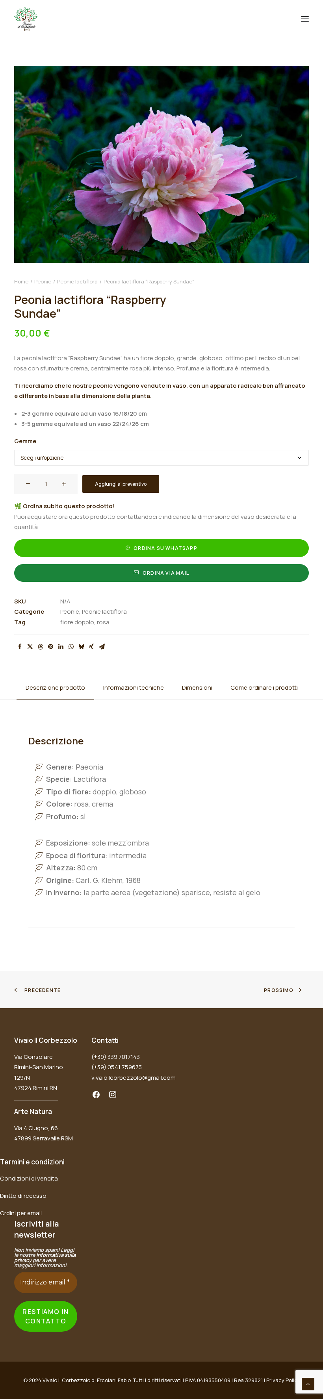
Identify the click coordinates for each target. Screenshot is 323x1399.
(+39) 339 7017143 (115, 1057)
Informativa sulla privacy (45, 1257)
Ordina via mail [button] (166, 573)
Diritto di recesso (23, 1196)
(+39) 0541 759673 (116, 1067)
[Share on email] (101, 646)
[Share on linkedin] (60, 646)
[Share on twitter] (30, 646)
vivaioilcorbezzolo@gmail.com (133, 1077)
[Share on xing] (91, 646)
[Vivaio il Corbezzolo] (25, 19)
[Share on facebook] (19, 646)
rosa (103, 622)
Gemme (25, 441)
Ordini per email (21, 1213)
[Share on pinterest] (50, 646)
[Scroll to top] (308, 1383)
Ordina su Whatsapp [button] (165, 548)
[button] (305, 19)
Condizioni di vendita (29, 1178)
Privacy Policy (283, 1380)
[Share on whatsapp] (71, 646)
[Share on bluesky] (81, 646)
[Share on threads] (40, 646)
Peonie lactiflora (77, 281)
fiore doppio (77, 622)
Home (21, 281)
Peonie (42, 281)
